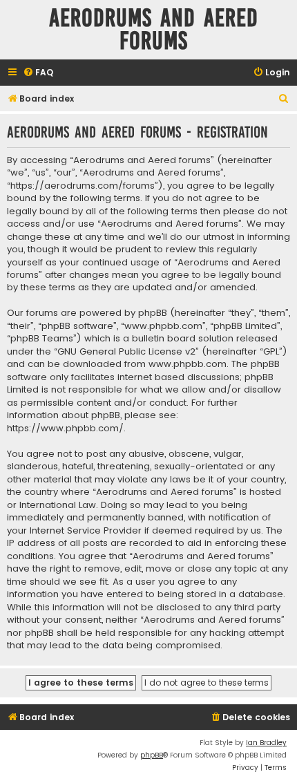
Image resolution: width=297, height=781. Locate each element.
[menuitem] (38, 73)
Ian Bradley (266, 742)
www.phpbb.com (187, 364)
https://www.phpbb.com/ (65, 428)
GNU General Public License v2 (126, 352)
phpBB (151, 755)
